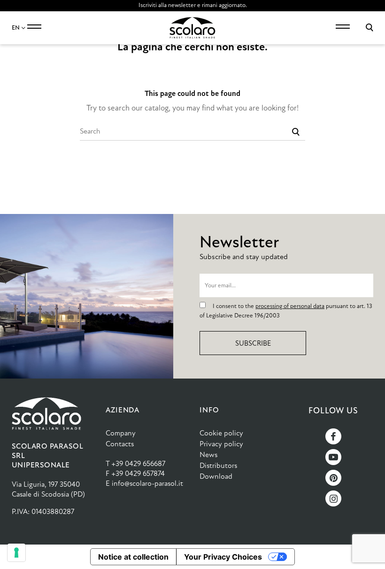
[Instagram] (333, 498)
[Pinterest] (333, 478)
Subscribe (253, 343)
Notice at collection (133, 556)
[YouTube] (333, 457)
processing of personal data (289, 306)
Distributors (218, 465)
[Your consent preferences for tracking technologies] (16, 552)
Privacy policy (221, 443)
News (208, 454)
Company (121, 432)
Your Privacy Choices (223, 556)
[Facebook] (333, 436)
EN (16, 28)
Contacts (120, 443)
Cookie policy (221, 432)
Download (216, 476)
